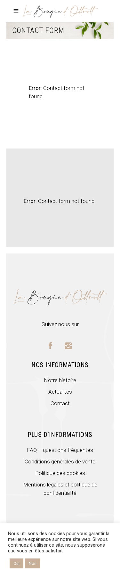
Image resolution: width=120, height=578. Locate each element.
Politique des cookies (60, 473)
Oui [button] (16, 563)
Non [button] (32, 563)
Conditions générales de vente (60, 461)
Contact (60, 403)
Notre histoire (60, 380)
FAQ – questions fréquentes (60, 450)
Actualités (60, 392)
